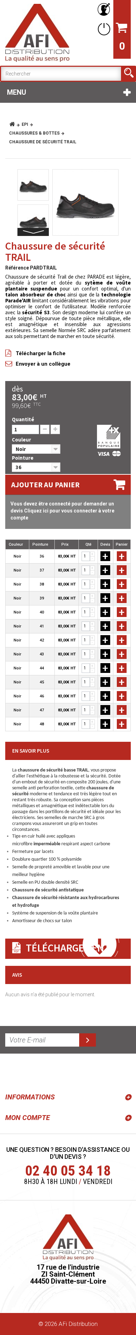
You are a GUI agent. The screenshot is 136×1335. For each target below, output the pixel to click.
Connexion (102, 28)
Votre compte (102, 9)
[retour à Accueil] (15, 124)
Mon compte (27, 1117)
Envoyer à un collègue (43, 364)
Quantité (23, 419)
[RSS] (11, 1071)
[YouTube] (28, 1071)
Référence (17, 268)
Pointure (23, 458)
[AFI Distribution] (37, 33)
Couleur (22, 440)
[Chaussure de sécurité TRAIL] (85, 202)
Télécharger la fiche (41, 353)
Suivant (33, 232)
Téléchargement (68, 947)
